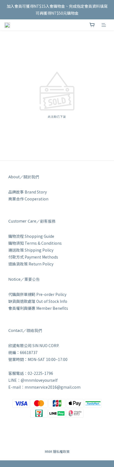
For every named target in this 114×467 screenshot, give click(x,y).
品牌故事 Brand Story (27, 192)
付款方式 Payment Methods (33, 257)
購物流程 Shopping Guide (31, 236)
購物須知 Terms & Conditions (35, 243)
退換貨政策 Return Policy (30, 264)
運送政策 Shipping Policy (30, 250)
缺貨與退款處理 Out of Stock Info (37, 301)
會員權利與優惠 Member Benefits (38, 308)
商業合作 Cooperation (28, 199)
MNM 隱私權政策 (57, 451)
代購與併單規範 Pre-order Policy (37, 294)
